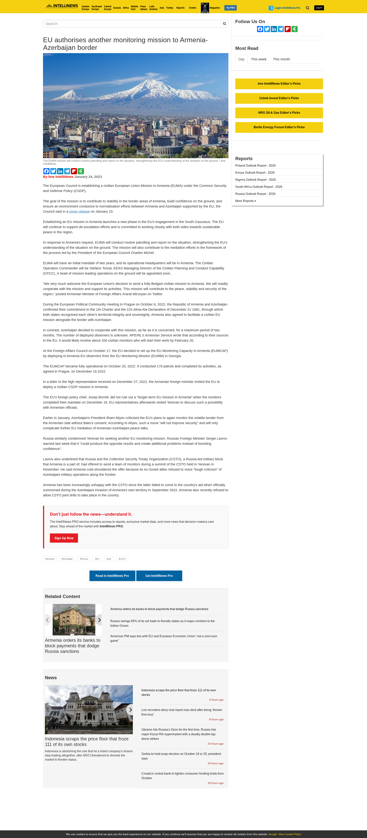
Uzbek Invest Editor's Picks (279, 98)
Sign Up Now (63, 538)
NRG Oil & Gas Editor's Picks (279, 112)
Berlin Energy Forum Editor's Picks (279, 127)
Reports (180, 7)
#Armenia (49, 559)
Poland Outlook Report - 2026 (255, 165)
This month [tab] (281, 59)
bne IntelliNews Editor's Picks (279, 83)
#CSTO (122, 559)
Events (192, 7)
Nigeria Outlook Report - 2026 (255, 179)
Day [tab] (241, 59)
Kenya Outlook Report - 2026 (255, 172)
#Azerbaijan (67, 559)
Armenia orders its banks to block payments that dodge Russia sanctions (72, 646)
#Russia (84, 559)
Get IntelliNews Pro (159, 575)
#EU (97, 559)
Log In (319, 7)
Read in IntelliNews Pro (112, 575)
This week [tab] (258, 59)
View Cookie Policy (289, 834)
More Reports (244, 201)
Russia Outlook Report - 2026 (255, 193)
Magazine (214, 7)
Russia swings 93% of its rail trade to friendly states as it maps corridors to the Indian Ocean (162, 623)
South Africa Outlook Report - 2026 (258, 186)
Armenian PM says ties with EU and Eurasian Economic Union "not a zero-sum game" (163, 638)
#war (109, 559)
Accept (273, 834)
